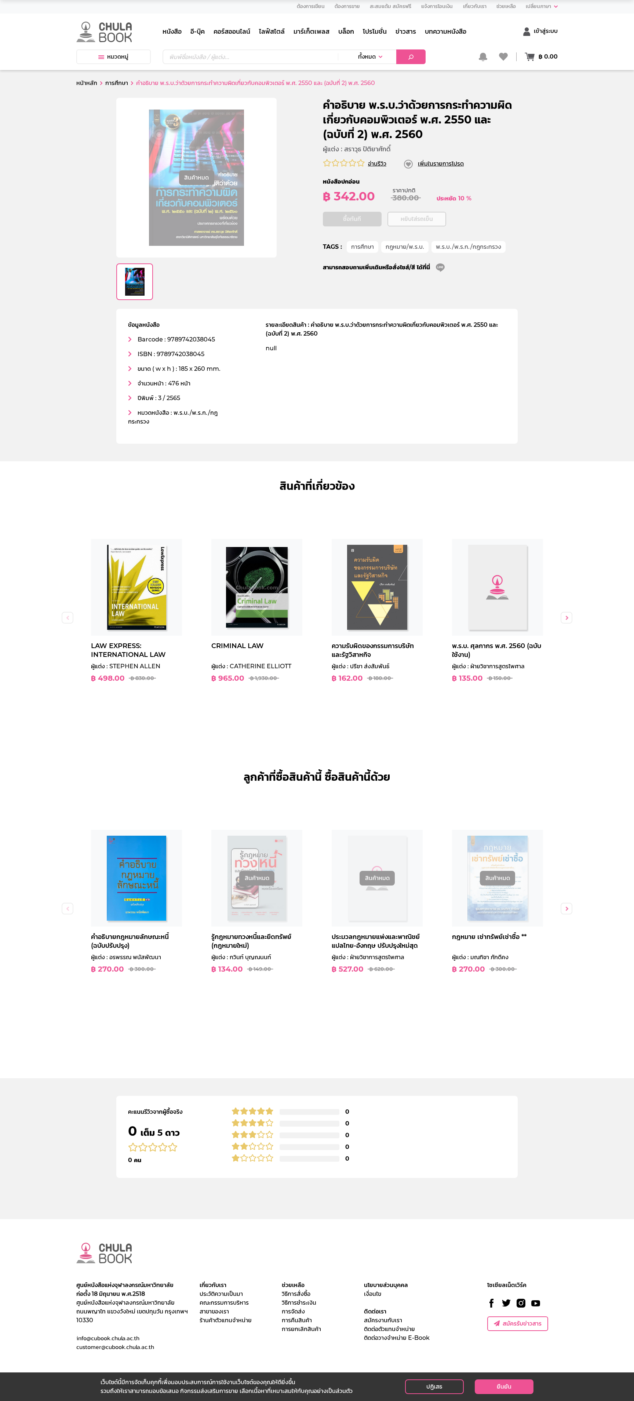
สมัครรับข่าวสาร (522, 1323)
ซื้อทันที (352, 218)
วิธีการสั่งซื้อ (296, 1293)
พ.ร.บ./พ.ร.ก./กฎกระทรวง (468, 246)
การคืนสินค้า (297, 1320)
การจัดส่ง (293, 1311)
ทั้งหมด (367, 56)
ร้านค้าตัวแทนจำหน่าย (226, 1320)
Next (566, 618)
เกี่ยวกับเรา (213, 1285)
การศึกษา (362, 246)
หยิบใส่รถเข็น (417, 218)
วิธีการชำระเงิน (299, 1302)
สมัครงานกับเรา (383, 1320)
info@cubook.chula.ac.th (107, 1338)
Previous (67, 618)
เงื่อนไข (372, 1293)
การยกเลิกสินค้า (301, 1329)
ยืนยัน (504, 1386)
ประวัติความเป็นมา (221, 1293)
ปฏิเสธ (434, 1386)
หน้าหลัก (86, 83)
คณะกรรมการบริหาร (224, 1302)
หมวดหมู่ (117, 56)
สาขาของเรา (214, 1311)
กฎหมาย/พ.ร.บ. (405, 246)
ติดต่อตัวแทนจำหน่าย (389, 1329)
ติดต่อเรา (375, 1311)
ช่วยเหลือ (293, 1285)
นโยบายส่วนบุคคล (386, 1285)
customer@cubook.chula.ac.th (115, 1346)
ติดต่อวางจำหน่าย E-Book (397, 1337)
